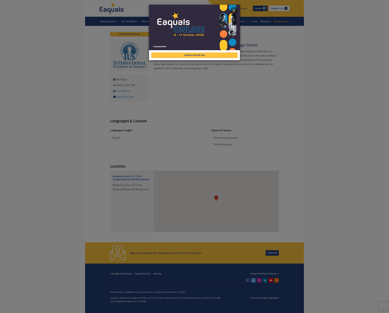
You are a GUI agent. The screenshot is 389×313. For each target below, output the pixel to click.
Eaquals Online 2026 (194, 55)
